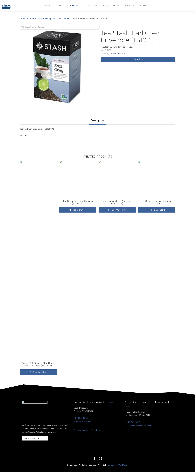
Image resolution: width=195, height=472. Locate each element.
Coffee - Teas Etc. (62, 18)
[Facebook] (95, 458)
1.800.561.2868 (81, 418)
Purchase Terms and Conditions (87, 430)
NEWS (116, 6)
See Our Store (136, 59)
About (60, 6)
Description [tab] (97, 120)
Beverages (48, 18)
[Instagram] (100, 458)
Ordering (92, 6)
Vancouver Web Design (118, 465)
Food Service (36, 18)
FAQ (105, 6)
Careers (129, 6)
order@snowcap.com (83, 421)
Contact (145, 6)
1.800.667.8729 (132, 422)
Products (75, 6)
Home (47, 6)
